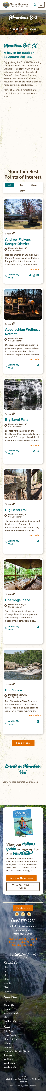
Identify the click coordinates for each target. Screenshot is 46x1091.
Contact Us (10, 1021)
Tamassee (9, 1055)
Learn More (10, 997)
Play (6, 967)
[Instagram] (34, 274)
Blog (6, 1017)
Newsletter (10, 1009)
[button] (35, 5)
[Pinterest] (29, 914)
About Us (9, 1005)
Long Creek (10, 1035)
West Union (10, 1063)
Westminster (10, 1066)
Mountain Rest (11, 1039)
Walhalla (8, 1059)
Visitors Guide (11, 1013)
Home (7, 1001)
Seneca (8, 1047)
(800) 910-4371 (23, 920)
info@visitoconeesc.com (23, 926)
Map (6, 986)
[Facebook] (17, 914)
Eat (5, 971)
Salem (7, 1043)
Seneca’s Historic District (17, 1051)
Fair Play (8, 1031)
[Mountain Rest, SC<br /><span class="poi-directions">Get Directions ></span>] (5, 249)
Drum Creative (30, 1085)
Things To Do (10, 963)
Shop (6, 979)
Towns (7, 1027)
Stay (6, 975)
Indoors (8, 991)
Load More (23, 742)
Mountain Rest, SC (17, 249)
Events (7, 983)
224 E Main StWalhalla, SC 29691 (23, 932)
